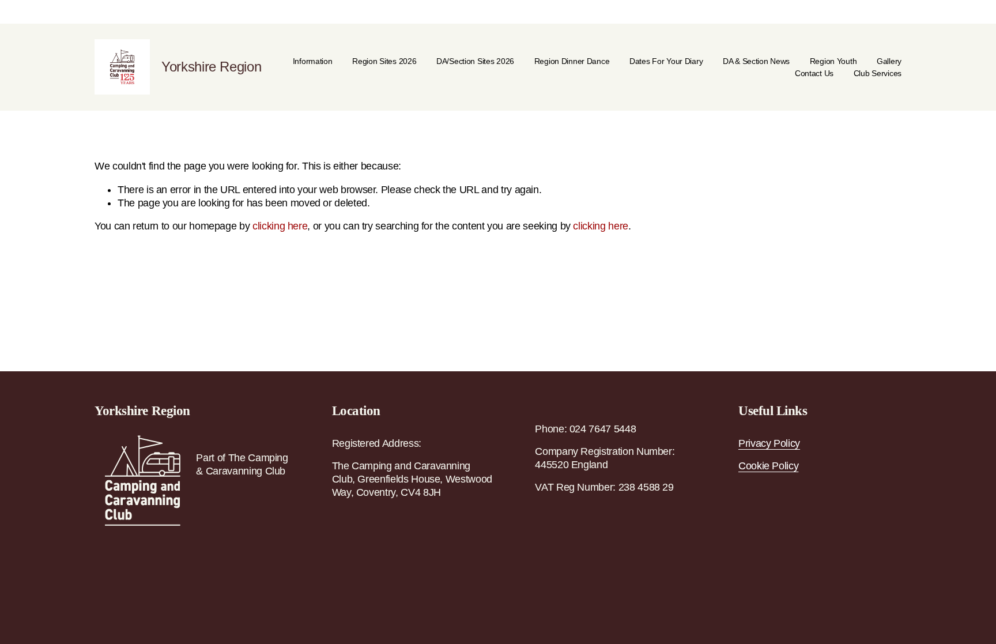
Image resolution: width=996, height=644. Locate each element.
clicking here (279, 226)
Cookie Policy (768, 466)
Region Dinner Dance (572, 61)
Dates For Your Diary (666, 61)
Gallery (889, 61)
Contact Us (814, 73)
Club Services (877, 73)
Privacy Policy (769, 443)
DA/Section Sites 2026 (475, 61)
